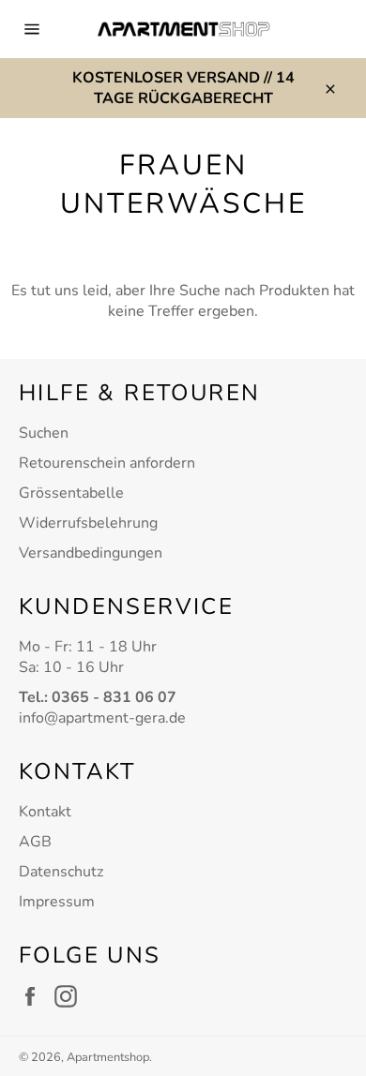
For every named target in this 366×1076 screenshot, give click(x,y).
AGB (35, 841)
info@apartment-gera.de (102, 718)
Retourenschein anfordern (107, 463)
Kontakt (45, 811)
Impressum (57, 901)
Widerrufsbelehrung (88, 523)
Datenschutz (61, 871)
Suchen (44, 433)
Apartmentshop (108, 1057)
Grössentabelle (71, 493)
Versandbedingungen (90, 553)
